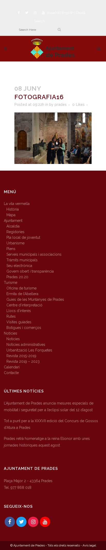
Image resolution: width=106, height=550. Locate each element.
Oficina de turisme (21, 288)
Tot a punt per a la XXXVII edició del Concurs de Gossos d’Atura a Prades (51, 424)
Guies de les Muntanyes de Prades (35, 299)
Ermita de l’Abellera (22, 294)
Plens (10, 249)
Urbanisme (15, 243)
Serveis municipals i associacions (33, 254)
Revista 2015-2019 (21, 356)
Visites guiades (18, 322)
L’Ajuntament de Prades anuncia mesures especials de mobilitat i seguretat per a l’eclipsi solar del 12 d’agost (48, 406)
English (68, 13)
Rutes (11, 316)
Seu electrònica (19, 266)
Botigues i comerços (23, 328)
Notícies (10, 333)
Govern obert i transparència (30, 271)
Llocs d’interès (18, 311)
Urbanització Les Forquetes (29, 350)
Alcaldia (13, 226)
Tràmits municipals (22, 260)
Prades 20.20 (17, 277)
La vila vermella (17, 204)
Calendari (12, 367)
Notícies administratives (25, 345)
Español (53, 13)
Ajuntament (13, 221)
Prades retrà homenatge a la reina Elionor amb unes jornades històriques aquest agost (47, 442)
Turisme (10, 283)
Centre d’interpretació (24, 305)
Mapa (10, 215)
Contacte (11, 373)
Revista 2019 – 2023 (23, 361)
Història (12, 209)
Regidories (15, 232)
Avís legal (89, 545)
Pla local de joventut (23, 237)
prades (61, 104)
